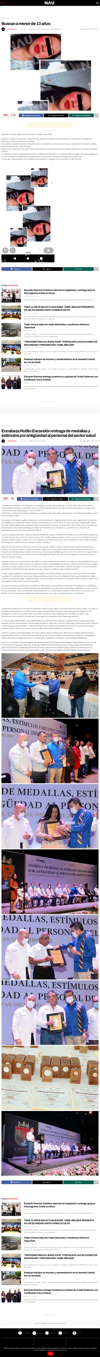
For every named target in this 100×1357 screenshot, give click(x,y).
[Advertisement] (50, 12)
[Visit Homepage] (50, 3)
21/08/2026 (28, 296)
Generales (38, 29)
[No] (98, 1351)
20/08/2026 (28, 348)
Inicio (2, 18)
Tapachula (58, 29)
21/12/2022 (23, 29)
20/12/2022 (23, 441)
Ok (51, 1353)
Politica (43, 441)
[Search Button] (98, 3)
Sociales (51, 29)
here (63, 1323)
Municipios (45, 29)
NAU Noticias (12, 29)
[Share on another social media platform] (96, 115)
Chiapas (8, 18)
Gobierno (37, 441)
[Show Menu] (2, 3)
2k (36, 330)
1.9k (37, 296)
